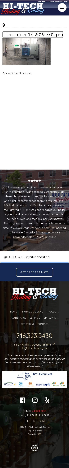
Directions (27, 323)
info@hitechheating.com (34, 348)
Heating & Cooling (32, 311)
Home (13, 311)
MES (39, 434)
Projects (53, 311)
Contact (43, 323)
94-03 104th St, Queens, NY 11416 (33, 344)
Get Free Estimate (34, 272)
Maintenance (18, 317)
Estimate (35, 317)
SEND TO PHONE (35, 421)
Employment (51, 317)
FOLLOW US (28, 257)
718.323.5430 (34, 336)
